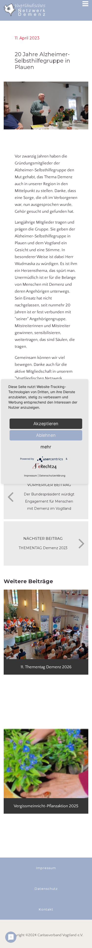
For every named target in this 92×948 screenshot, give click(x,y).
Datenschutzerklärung (52, 475)
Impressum (30, 475)
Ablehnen (46, 435)
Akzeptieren (45, 423)
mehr (45, 446)
